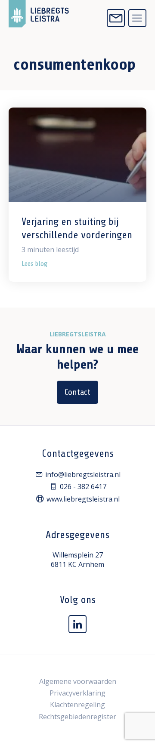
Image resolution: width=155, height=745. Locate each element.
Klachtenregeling (77, 704)
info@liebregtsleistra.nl (83, 474)
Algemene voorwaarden (77, 681)
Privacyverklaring (77, 693)
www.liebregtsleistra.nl (83, 499)
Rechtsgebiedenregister (77, 716)
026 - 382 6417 (83, 486)
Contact (77, 392)
